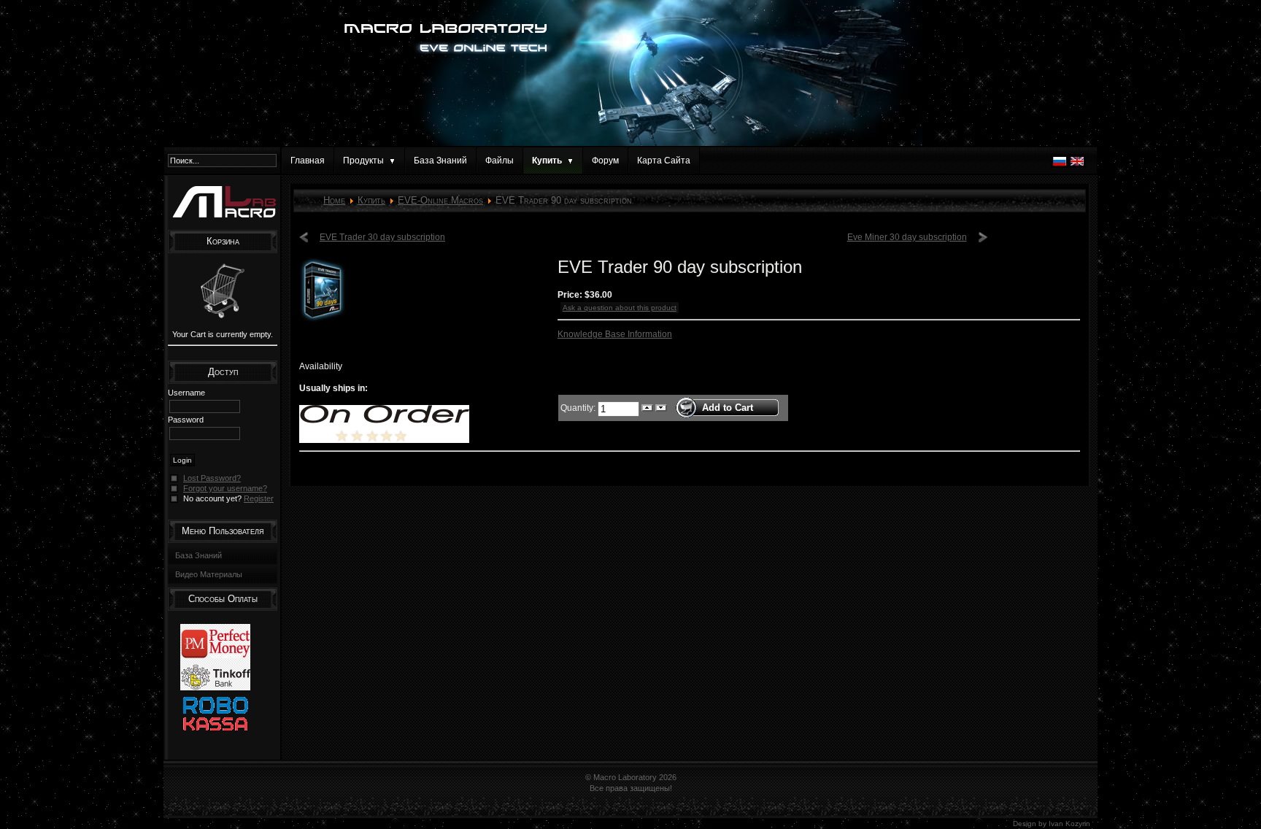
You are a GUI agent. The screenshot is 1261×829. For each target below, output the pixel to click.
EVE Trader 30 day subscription (382, 237)
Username (186, 392)
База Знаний (440, 160)
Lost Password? (212, 478)
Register (259, 498)
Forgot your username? (225, 488)
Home (334, 200)
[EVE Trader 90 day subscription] (322, 320)
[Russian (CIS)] (1059, 165)
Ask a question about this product (619, 308)
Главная (307, 160)
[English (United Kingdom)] (1077, 165)
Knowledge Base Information (615, 334)
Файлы (499, 160)
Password (186, 419)
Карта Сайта (663, 160)
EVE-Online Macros (440, 200)
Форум (605, 160)
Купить (371, 200)
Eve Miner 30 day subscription (907, 237)
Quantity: (579, 407)
